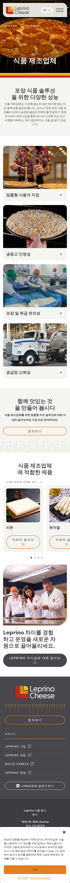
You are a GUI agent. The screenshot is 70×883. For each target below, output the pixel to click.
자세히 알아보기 (23, 542)
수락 (35, 870)
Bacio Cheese (17, 764)
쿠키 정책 (22, 878)
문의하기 (35, 431)
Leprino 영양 (16, 772)
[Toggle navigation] (60, 10)
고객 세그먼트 (10, 26)
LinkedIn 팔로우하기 (37, 786)
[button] (64, 832)
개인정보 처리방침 (40, 878)
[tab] (31, 558)
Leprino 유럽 (16, 755)
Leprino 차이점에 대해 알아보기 (35, 660)
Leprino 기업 (16, 746)
